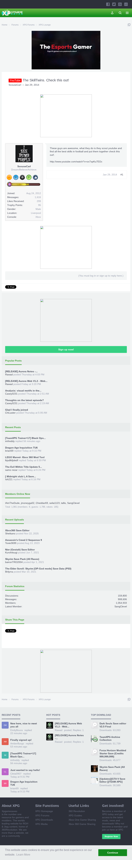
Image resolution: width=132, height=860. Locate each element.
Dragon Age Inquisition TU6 (21, 447)
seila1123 (54, 503)
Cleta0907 (15, 773)
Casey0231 (11, 393)
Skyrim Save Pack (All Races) (22, 559)
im (5, 755)
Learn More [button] (23, 854)
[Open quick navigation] (129, 24)
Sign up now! (66, 349)
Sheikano (10, 533)
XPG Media (41, 824)
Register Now (111, 836)
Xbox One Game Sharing (82, 819)
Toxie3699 (10, 543)
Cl (5, 772)
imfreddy (10, 441)
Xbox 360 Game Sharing (82, 824)
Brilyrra (9, 571)
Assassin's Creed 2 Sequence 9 (23, 540)
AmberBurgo (17, 743)
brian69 (9, 450)
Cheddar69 (42, 503)
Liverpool (36, 213)
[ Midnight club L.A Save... (20, 476)
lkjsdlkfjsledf (11, 460)
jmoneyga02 (27, 503)
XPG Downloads (44, 819)
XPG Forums (42, 815)
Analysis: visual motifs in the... (23, 390)
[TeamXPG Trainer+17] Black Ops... (25, 438)
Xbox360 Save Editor (17, 530)
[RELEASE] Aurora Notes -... (21, 371)
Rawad (9, 374)
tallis (63, 503)
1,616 (38, 197)
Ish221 (9, 479)
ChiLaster (10, 412)
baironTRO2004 (14, 562)
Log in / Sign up (112, 13)
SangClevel (73, 503)
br (5, 783)
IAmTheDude (12, 503)
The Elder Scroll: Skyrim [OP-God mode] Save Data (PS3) (38, 568)
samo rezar (11, 470)
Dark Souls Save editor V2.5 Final (113, 725)
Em (5, 725)
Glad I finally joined (16, 409)
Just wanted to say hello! (25, 770)
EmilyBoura (16, 730)
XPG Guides (75, 815)
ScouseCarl (15, 84)
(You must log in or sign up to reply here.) (100, 275)
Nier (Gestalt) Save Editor (20, 549)
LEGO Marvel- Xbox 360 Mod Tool (25, 457)
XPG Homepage (44, 811)
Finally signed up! (21, 740)
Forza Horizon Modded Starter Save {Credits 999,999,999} (113, 753)
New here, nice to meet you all (23, 725)
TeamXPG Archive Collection (110, 738)
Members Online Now (17, 494)
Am (5, 742)
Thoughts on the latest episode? (24, 400)
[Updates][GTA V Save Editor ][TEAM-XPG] (112, 780)
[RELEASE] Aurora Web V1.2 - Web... (26, 381)
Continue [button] (112, 852)
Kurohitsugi (11, 552)
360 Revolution (77, 811)
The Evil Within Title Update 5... (23, 466)
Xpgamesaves (9, 811)
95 (39, 205)
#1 (121, 174)
